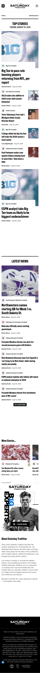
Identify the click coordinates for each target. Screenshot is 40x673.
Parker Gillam (6, 105)
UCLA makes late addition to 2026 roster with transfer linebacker (13, 98)
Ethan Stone (6, 166)
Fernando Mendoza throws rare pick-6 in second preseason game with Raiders (18, 343)
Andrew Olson (6, 86)
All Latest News (20, 404)
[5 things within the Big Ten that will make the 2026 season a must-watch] (33, 133)
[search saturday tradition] (36, 5)
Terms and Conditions (26, 632)
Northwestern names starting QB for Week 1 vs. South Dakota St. (17, 309)
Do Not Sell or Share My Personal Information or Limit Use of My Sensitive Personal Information (20, 661)
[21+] (12, 666)
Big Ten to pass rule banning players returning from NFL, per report (16, 76)
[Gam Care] (17, 666)
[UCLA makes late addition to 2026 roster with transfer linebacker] (33, 95)
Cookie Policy (20, 634)
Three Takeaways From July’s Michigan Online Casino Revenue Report (13, 117)
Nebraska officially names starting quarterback (15, 328)
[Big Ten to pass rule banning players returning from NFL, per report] (20, 49)
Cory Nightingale (7, 143)
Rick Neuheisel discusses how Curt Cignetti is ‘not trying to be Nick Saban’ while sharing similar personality (20, 360)
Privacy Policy (14, 632)
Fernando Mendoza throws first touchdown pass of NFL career (19, 394)
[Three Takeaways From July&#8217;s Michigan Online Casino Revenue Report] (33, 114)
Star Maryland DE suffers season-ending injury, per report (13, 469)
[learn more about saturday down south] (20, 504)
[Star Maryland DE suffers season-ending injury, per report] (16, 455)
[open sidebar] (3, 5)
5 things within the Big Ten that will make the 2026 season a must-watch (14, 136)
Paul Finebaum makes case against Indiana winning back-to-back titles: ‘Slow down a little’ (14, 157)
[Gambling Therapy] (26, 666)
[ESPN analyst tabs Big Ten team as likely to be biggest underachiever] (20, 187)
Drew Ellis (5, 124)
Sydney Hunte (6, 349)
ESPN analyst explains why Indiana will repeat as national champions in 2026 (20, 378)
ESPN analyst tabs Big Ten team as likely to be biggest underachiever (15, 212)
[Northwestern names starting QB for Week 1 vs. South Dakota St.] (20, 284)
